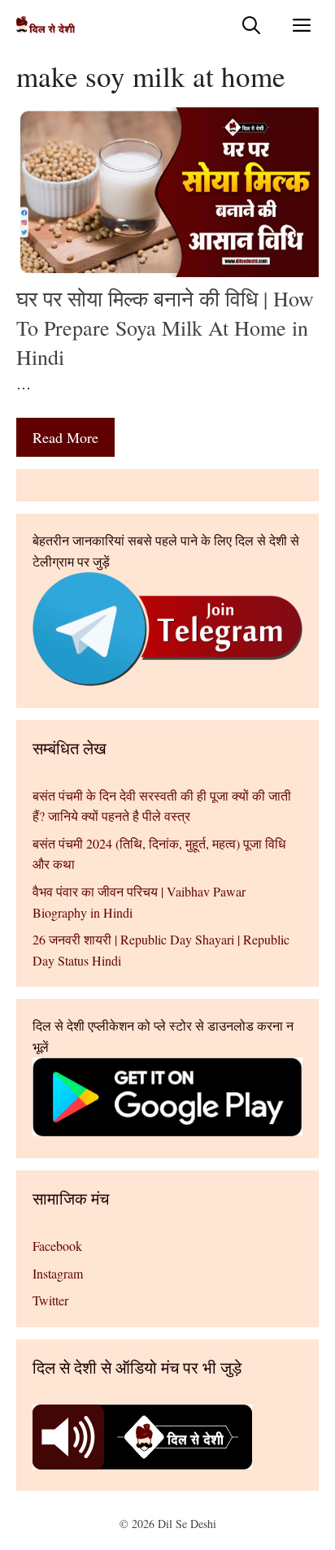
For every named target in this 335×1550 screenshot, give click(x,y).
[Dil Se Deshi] (45, 24)
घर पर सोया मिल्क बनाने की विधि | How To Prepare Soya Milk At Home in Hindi (165, 327)
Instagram (58, 1273)
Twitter (50, 1300)
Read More (65, 437)
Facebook (57, 1245)
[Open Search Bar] (251, 24)
